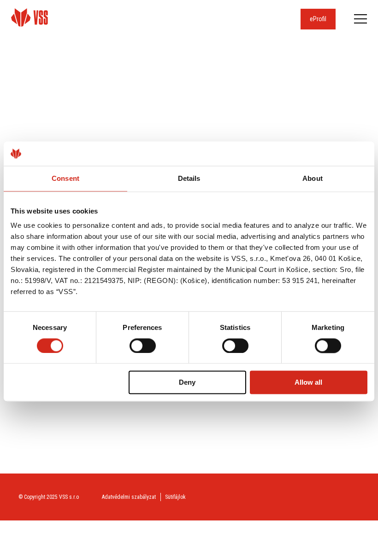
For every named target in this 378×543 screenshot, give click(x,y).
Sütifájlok (175, 497)
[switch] (143, 345)
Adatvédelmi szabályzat (129, 497)
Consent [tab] (65, 178)
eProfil (318, 19)
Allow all (308, 383)
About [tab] (312, 178)
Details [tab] (189, 178)
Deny (187, 383)
